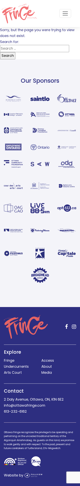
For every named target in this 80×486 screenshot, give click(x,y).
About (46, 366)
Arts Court (13, 372)
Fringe (9, 360)
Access (47, 360)
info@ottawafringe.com (24, 405)
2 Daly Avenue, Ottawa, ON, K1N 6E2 (34, 399)
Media (46, 372)
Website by (14, 475)
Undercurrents (16, 366)
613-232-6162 (15, 411)
